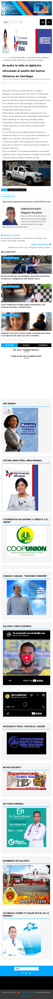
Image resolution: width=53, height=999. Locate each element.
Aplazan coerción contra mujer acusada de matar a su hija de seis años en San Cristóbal (25, 334)
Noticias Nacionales (17, 57)
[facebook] (22, 973)
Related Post (8, 252)
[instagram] (29, 973)
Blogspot (26, 996)
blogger (9, 345)
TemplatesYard (28, 992)
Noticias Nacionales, (38, 83)
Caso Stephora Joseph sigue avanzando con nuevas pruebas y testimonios (23, 305)
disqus (26, 345)
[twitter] (26, 973)
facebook (43, 345)
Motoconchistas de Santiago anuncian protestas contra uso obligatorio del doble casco (25, 277)
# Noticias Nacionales (16, 190)
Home (4, 57)
